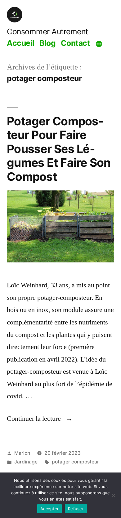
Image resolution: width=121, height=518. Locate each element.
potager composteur (75, 462)
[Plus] (99, 44)
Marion (22, 453)
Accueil (20, 43)
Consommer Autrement (47, 31)
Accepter (49, 508)
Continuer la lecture (40, 418)
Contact (75, 43)
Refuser (76, 508)
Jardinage (26, 462)
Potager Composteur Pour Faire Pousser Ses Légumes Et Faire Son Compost (59, 149)
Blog (47, 43)
